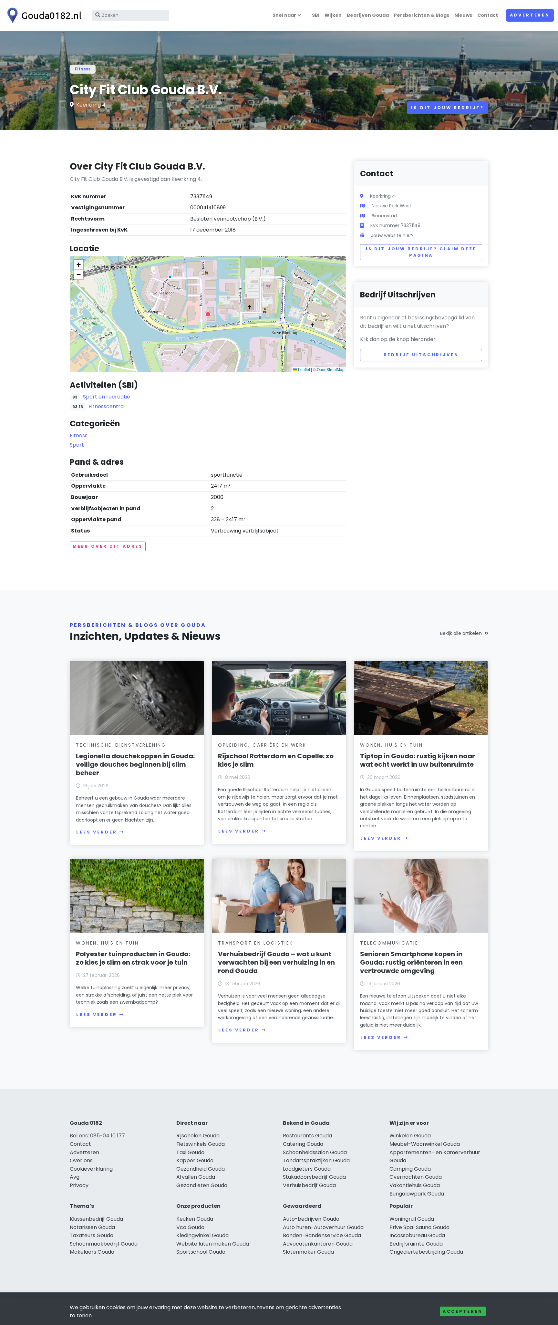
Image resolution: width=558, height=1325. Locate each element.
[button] (208, 314)
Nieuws (463, 15)
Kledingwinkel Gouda (202, 1235)
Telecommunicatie (389, 943)
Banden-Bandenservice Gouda (322, 1235)
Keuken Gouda (194, 1219)
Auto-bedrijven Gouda (311, 1219)
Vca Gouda (190, 1227)
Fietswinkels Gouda (200, 1144)
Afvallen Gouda (195, 1177)
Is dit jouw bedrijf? (447, 107)
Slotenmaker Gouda (308, 1252)
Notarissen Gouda (92, 1227)
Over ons (81, 1160)
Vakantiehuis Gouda (414, 1185)
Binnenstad (384, 215)
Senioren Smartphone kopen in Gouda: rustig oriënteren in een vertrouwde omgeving (411, 962)
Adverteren (530, 15)
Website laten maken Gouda (212, 1243)
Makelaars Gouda (92, 1252)
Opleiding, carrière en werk (262, 745)
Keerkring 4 (91, 105)
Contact (487, 15)
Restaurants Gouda (307, 1135)
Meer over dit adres (108, 546)
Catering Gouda (303, 1144)
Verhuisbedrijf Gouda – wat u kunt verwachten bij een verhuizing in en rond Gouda (276, 962)
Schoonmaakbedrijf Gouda (104, 1243)
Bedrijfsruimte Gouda (416, 1243)
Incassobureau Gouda (417, 1235)
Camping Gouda (410, 1169)
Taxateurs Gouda (91, 1235)
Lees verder (96, 832)
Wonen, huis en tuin (391, 745)
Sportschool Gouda (200, 1252)
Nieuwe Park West (391, 205)
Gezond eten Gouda (201, 1185)
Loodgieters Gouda (307, 1169)
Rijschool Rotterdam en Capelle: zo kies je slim (276, 760)
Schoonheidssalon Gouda (315, 1152)
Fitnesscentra (106, 406)
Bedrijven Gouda (368, 15)
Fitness (82, 69)
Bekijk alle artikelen (461, 633)
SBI (315, 15)
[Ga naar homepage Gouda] (42, 15)
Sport (77, 445)
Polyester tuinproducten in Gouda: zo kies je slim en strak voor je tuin (133, 958)
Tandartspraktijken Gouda (316, 1160)
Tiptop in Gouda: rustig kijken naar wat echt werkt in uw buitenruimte (417, 760)
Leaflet (303, 369)
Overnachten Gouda (415, 1177)
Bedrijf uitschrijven (421, 354)
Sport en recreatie (106, 396)
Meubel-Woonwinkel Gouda (424, 1144)
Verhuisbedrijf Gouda (309, 1185)
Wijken (333, 15)
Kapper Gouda (194, 1160)
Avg (74, 1177)
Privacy (79, 1185)
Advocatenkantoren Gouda (318, 1243)
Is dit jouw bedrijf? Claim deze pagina (421, 252)
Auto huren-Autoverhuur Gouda (323, 1227)
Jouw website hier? (392, 235)
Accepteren (463, 1311)
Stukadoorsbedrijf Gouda (314, 1177)
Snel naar (284, 15)
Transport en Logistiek (255, 943)
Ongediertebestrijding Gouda (426, 1252)
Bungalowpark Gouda (416, 1193)
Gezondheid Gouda (200, 1169)
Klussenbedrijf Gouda (96, 1219)
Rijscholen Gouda (198, 1135)
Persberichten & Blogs (421, 15)
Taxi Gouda (190, 1152)
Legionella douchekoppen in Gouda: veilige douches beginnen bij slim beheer (135, 764)
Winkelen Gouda (410, 1135)
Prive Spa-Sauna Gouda (419, 1227)
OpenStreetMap (331, 369)
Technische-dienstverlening (121, 745)
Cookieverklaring (91, 1169)
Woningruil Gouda (411, 1219)
